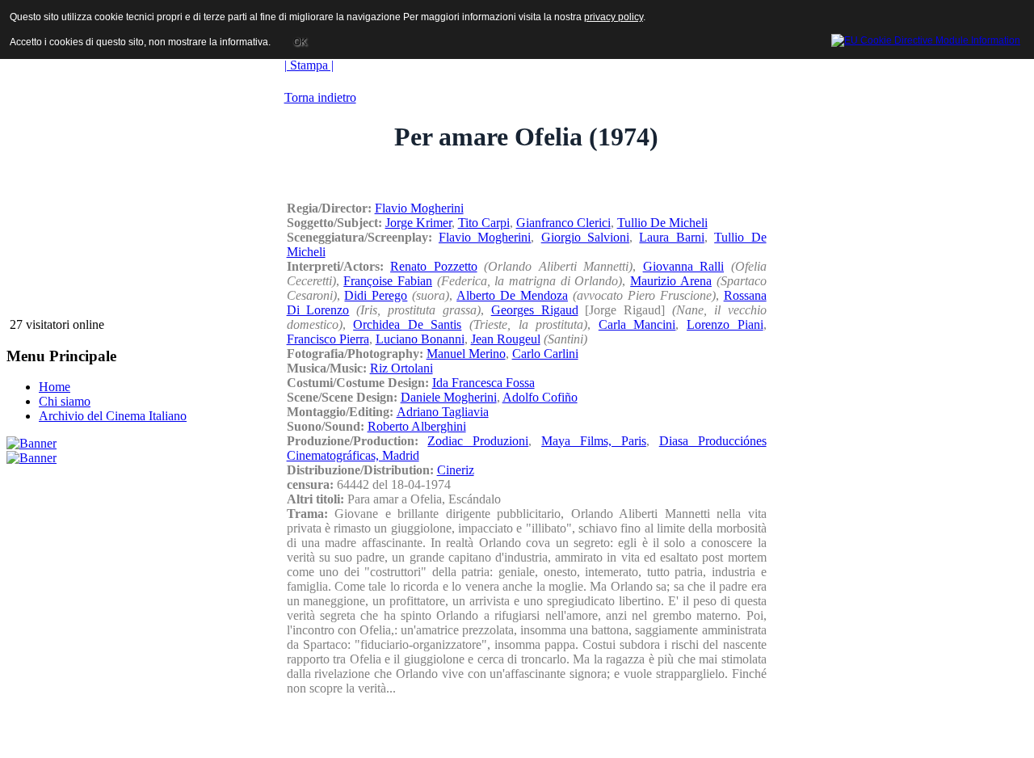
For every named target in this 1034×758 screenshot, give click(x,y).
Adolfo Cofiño (540, 397)
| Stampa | (309, 65)
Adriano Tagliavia (443, 412)
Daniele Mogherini (449, 397)
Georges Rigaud (534, 310)
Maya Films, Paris (593, 441)
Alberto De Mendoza (512, 295)
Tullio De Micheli (662, 223)
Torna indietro (320, 97)
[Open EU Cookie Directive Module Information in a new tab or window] (925, 38)
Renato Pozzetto (433, 266)
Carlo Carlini (545, 353)
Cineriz (455, 470)
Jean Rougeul (505, 339)
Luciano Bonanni (420, 339)
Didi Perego (375, 295)
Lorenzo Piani (725, 324)
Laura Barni (671, 237)
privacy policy (613, 17)
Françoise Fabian (387, 281)
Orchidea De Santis (407, 324)
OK (300, 42)
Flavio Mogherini (419, 208)
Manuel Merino (466, 353)
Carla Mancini (637, 324)
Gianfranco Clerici (563, 223)
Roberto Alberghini (417, 426)
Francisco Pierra (328, 339)
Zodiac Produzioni (477, 441)
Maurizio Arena (671, 281)
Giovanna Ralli (684, 266)
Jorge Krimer (418, 223)
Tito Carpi (484, 223)
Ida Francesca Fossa (483, 383)
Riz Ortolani (401, 368)
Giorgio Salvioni (585, 237)
